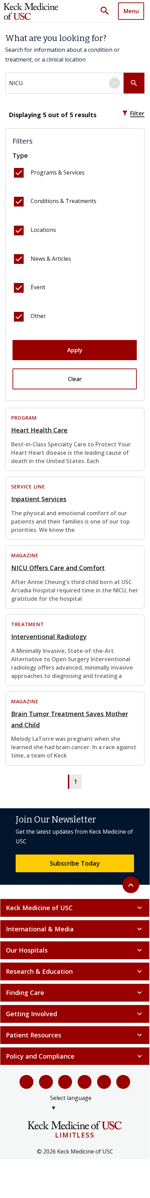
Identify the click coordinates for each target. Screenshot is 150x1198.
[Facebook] (26, 1082)
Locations (43, 230)
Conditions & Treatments (63, 201)
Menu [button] (131, 11)
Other (38, 316)
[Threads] (123, 1082)
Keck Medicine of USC (75, 908)
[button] (107, 11)
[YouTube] (65, 1082)
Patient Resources (75, 1035)
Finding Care (75, 992)
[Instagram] (104, 1082)
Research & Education (75, 971)
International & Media (75, 929)
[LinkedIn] (84, 1082)
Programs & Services (58, 172)
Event (38, 287)
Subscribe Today (75, 863)
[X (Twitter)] (46, 1082)
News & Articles (51, 258)
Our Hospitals (75, 950)
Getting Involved (75, 1014)
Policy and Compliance (75, 1056)
